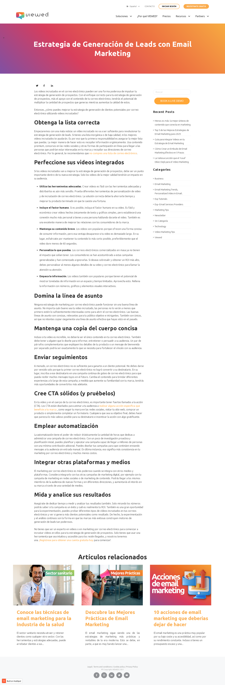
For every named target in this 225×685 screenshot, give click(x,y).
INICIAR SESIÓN (169, 6)
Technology (160, 226)
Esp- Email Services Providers (169, 204)
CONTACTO (150, 6)
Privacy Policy (132, 667)
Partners (200, 16)
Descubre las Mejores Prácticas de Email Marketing (110, 618)
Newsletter (160, 215)
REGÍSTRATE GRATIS (196, 6)
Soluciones (122, 16)
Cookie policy (119, 667)
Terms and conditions (102, 667)
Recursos (181, 16)
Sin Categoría (161, 221)
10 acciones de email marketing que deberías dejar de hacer (181, 618)
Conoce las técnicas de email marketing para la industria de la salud (44, 618)
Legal (89, 667)
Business (159, 178)
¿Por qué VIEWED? (147, 16)
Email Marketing (163, 184)
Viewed (158, 237)
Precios (167, 16)
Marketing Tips (162, 210)
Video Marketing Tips (165, 232)
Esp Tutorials (161, 199)
